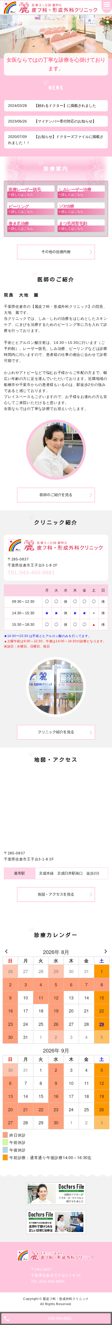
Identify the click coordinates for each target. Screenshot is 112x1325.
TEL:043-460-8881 (31, 572)
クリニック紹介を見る (56, 732)
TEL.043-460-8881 (48, 1281)
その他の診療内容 (56, 252)
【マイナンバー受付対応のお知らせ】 (65, 121)
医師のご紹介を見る (56, 495)
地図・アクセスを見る (56, 894)
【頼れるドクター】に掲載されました (65, 105)
